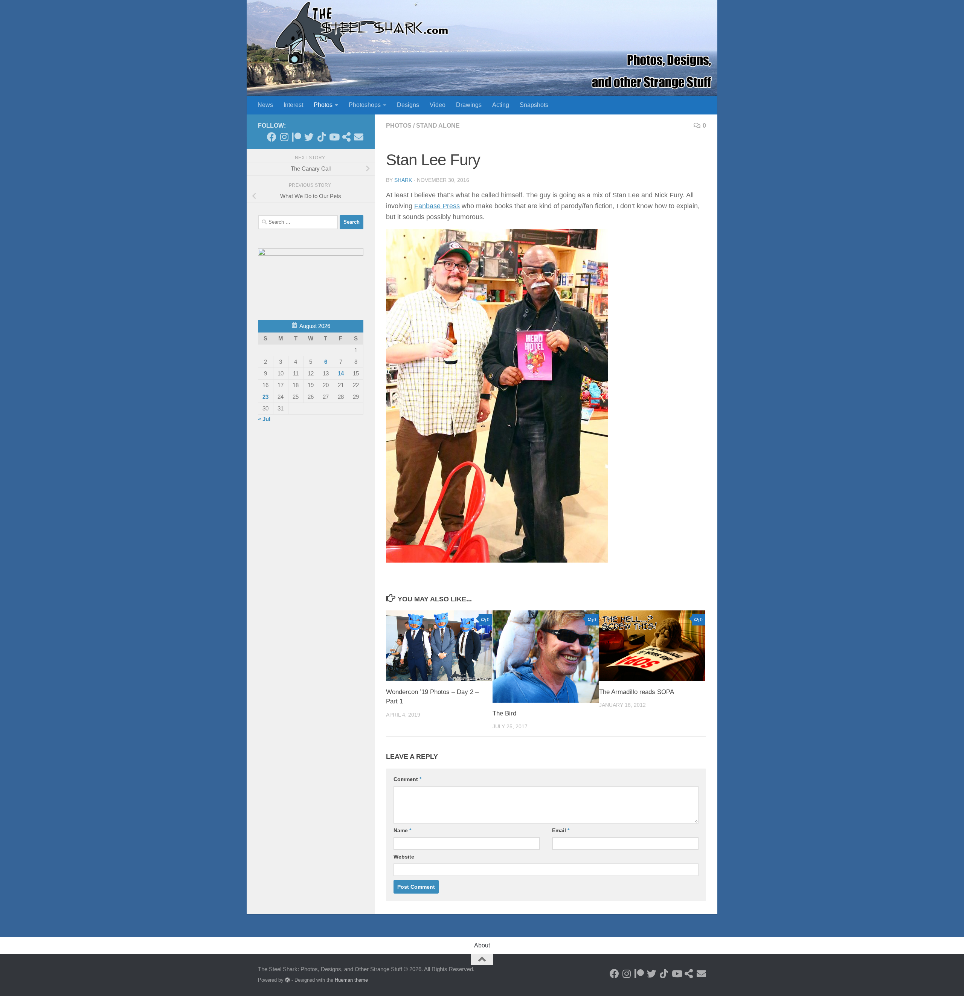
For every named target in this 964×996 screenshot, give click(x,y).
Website (404, 857)
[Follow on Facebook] (271, 137)
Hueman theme (351, 980)
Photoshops (365, 105)
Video (437, 105)
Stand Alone (438, 125)
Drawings (469, 105)
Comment (407, 779)
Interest (293, 105)
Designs (408, 105)
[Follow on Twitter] (309, 137)
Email (560, 830)
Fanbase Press (437, 206)
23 (265, 397)
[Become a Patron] (296, 137)
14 (341, 373)
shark (403, 180)
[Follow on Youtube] (334, 137)
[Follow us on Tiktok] (321, 137)
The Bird (504, 713)
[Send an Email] (358, 137)
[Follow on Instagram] (284, 137)
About (482, 945)
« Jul (264, 419)
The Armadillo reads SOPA (636, 692)
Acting (500, 105)
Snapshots (534, 105)
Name (402, 830)
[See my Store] (346, 137)
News (265, 105)
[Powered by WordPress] (287, 980)
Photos (323, 105)
